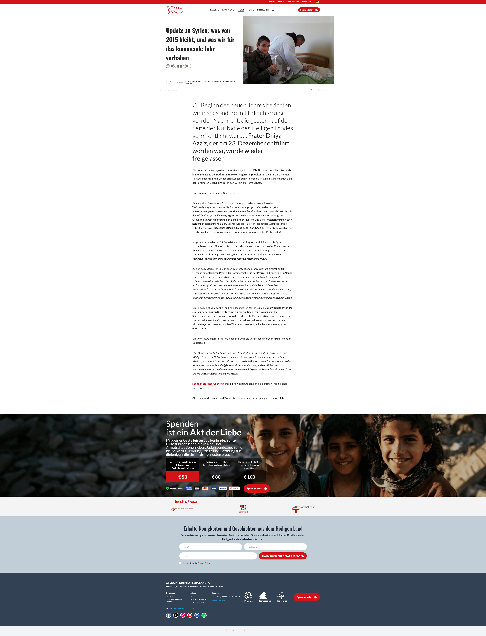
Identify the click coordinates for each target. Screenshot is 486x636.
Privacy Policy (204, 563)
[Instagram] (182, 615)
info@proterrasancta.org (185, 608)
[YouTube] (189, 615)
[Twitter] (175, 615)
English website (218, 600)
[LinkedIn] (196, 615)
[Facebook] (168, 615)
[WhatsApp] (204, 615)
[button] (318, 2)
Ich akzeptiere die (196, 563)
